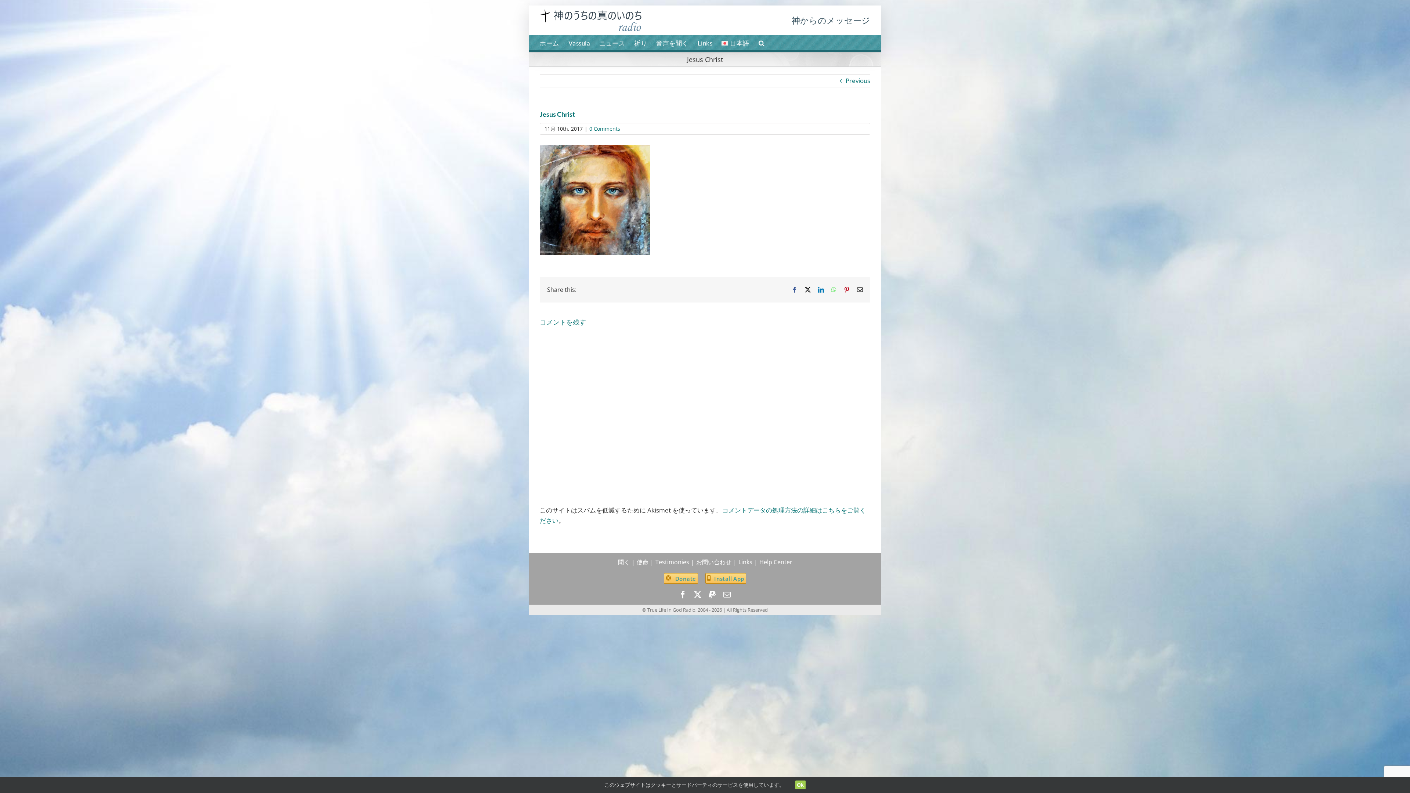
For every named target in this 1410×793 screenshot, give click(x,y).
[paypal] (712, 594)
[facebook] (683, 594)
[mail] (727, 594)
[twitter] (697, 594)
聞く (624, 562)
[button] (762, 42)
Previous (858, 80)
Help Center (775, 562)
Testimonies (672, 562)
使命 (642, 562)
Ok (800, 784)
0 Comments (604, 128)
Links (745, 562)
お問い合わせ (713, 562)
